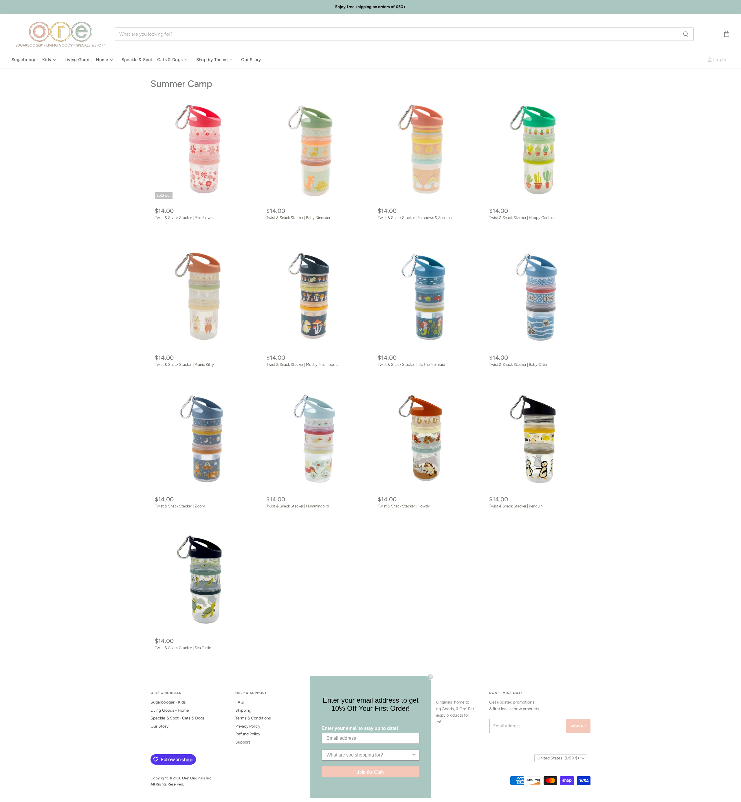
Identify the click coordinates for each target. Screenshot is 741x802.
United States (558, 758)
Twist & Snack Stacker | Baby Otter (518, 364)
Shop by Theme (212, 59)
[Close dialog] (430, 677)
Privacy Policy (247, 726)
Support (242, 742)
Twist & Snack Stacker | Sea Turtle (183, 647)
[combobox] (369, 755)
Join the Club (370, 771)
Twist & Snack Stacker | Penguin (515, 506)
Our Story (251, 59)
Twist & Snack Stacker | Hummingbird (297, 506)
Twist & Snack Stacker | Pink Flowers (185, 217)
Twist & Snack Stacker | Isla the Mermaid (411, 364)
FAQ (239, 702)
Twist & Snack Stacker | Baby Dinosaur (298, 217)
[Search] (686, 34)
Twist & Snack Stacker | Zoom (180, 506)
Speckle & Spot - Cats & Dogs (153, 59)
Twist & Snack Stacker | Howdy (404, 506)
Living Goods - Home (87, 59)
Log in (719, 59)
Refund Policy (248, 734)
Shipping (243, 710)
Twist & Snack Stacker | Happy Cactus (521, 217)
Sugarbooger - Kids (32, 59)
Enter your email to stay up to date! (360, 728)
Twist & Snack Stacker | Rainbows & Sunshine (415, 217)
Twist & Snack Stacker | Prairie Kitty (184, 364)
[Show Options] (414, 755)
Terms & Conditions (253, 718)
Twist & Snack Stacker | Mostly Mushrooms (302, 364)
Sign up (578, 726)
